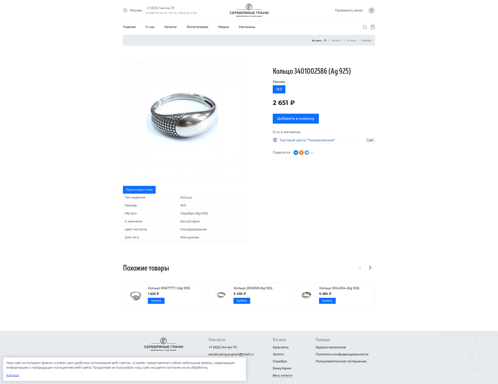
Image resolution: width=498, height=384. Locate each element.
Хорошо (12, 375)
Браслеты (281, 347)
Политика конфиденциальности (342, 354)
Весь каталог (283, 375)
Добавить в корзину (295, 118)
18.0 (279, 89)
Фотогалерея (197, 27)
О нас (150, 27)
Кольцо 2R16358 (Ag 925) (253, 288)
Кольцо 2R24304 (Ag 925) (339, 288)
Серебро (366, 40)
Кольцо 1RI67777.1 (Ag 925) (169, 288)
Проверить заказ (349, 10)
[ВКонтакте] (296, 152)
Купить (156, 300)
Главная (129, 27)
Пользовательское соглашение (341, 361)
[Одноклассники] (301, 152)
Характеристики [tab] (139, 190)
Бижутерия (282, 368)
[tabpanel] (184, 218)
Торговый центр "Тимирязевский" (307, 140)
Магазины (247, 27)
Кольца (351, 40)
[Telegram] (306, 152)
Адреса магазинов (331, 347)
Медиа (223, 27)
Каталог (170, 27)
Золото (278, 354)
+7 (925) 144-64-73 (160, 8)
